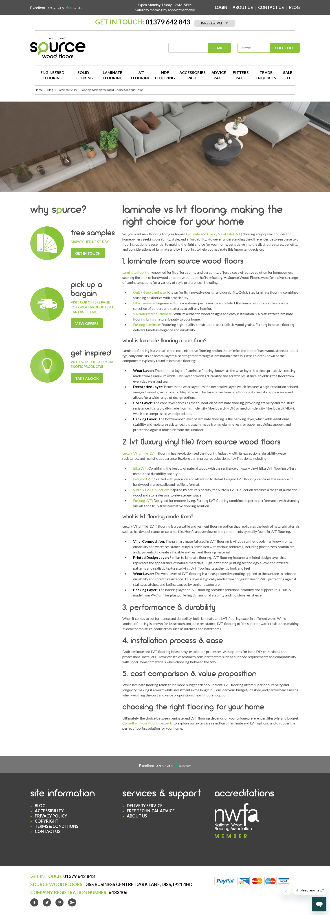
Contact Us (271, 7)
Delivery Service (145, 805)
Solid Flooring (83, 75)
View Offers (87, 323)
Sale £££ (287, 75)
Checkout (285, 48)
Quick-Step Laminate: (150, 292)
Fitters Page (241, 75)
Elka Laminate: (144, 303)
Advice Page (218, 75)
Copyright (46, 821)
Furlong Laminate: (147, 324)
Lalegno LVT (142, 479)
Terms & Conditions (56, 826)
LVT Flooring (141, 75)
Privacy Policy (51, 815)
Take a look (87, 378)
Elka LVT (140, 468)
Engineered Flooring (52, 75)
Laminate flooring (136, 272)
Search (219, 48)
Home (39, 90)
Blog (294, 7)
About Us (243, 7)
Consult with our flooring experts (147, 723)
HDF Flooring (165, 75)
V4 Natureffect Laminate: (153, 314)
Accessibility (49, 810)
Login (221, 7)
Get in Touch (88, 253)
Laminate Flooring (113, 75)
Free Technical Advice (151, 810)
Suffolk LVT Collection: (151, 490)
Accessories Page (192, 75)
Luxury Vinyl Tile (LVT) (224, 234)
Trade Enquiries (266, 75)
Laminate (193, 234)
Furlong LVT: (143, 500)
